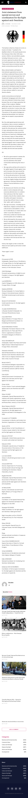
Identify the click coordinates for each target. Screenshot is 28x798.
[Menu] (2, 2)
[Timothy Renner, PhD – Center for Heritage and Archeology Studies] (14, 691)
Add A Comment (14, 729)
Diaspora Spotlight (6, 747)
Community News (6, 742)
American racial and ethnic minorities (13, 721)
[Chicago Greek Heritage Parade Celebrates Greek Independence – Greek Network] (14, 602)
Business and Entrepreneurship (9, 740)
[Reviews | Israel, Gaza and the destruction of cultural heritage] (14, 646)
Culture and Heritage (7, 8)
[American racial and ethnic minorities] (14, 713)
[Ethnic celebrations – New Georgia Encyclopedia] (14, 624)
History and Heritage (7, 749)
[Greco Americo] (14, 2)
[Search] (26, 2)
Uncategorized (5, 751)
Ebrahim (8, 23)
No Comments (6, 26)
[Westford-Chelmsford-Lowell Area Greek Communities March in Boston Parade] (14, 669)
